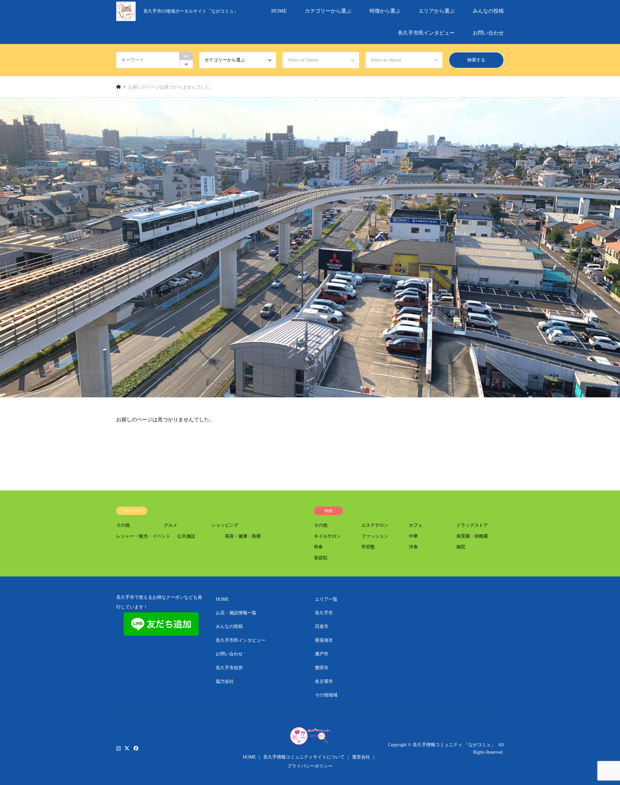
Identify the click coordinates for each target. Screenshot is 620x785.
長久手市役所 (229, 667)
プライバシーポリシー (310, 766)
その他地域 (326, 695)
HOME (279, 11)
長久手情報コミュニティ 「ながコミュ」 (454, 744)
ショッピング (224, 525)
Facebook (135, 748)
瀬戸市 (321, 653)
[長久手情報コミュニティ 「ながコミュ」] (126, 10)
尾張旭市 (324, 640)
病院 (460, 546)
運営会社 (361, 757)
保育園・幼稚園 (472, 536)
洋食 (413, 546)
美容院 (320, 557)
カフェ (415, 525)
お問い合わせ (488, 33)
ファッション (374, 536)
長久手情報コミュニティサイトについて (304, 757)
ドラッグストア (472, 525)
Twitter (127, 748)
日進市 (321, 626)
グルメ (170, 525)
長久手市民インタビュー (426, 33)
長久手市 (324, 612)
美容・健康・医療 (243, 536)
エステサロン (374, 525)
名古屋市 (324, 681)
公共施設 (186, 536)
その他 (123, 525)
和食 (318, 546)
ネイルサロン (327, 536)
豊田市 (321, 667)
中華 (413, 536)
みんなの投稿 (488, 11)
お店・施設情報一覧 (236, 612)
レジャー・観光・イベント (143, 536)
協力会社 (225, 681)
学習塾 (368, 546)
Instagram (118, 748)
